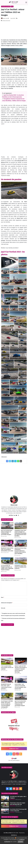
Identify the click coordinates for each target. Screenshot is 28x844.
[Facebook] (7, 461)
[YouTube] (16, 515)
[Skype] (15, 461)
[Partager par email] (21, 461)
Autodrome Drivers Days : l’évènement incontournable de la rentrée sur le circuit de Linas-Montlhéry (21, 551)
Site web (3, 608)
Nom (2, 597)
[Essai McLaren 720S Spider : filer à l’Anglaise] (5, 798)
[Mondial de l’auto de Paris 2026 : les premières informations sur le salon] (7, 543)
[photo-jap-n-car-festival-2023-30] (14, 190)
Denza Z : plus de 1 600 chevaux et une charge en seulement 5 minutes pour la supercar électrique (21, 669)
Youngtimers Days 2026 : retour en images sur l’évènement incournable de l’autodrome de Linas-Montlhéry (21, 533)
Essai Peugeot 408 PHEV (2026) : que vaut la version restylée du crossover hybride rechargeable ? (7, 704)
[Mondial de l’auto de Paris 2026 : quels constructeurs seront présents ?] (7, 679)
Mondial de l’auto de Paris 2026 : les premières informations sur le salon (7, 549)
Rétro (12, 6)
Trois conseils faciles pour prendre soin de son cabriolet (7, 667)
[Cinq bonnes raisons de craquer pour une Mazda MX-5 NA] (5, 804)
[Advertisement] (14, 30)
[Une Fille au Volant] (14, 2)
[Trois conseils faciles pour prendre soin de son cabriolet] (7, 661)
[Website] (10, 515)
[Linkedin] (13, 461)
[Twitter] (10, 461)
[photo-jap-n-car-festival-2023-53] (14, 56)
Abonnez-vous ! (14, 748)
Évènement (4, 456)
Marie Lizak (5, 18)
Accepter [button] (20, 841)
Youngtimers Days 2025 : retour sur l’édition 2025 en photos (20, 567)
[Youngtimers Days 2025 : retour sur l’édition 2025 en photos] (21, 560)
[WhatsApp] (18, 461)
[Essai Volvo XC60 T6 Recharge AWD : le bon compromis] (5, 811)
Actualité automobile (6, 6)
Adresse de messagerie (7, 602)
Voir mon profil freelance (14, 760)
